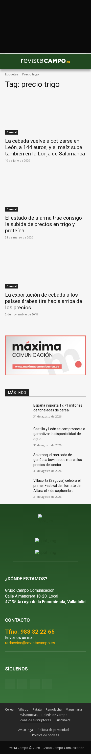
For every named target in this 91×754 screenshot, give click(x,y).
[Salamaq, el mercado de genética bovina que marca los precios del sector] (17, 461)
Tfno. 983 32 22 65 (30, 631)
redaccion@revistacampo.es (30, 642)
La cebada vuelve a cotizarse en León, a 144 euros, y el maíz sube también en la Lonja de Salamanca (45, 147)
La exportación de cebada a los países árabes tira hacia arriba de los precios (43, 301)
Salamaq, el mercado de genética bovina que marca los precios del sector (57, 460)
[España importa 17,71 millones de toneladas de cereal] (17, 411)
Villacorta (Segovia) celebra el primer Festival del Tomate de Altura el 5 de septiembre (57, 485)
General (12, 132)
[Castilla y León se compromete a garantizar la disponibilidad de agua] (17, 435)
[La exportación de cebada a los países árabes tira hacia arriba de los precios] (45, 268)
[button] (11, 61)
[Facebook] (10, 684)
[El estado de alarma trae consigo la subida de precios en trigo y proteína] (45, 191)
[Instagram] (22, 684)
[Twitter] (47, 684)
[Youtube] (35, 684)
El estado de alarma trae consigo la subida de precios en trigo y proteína (43, 224)
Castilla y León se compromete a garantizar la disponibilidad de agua (59, 434)
